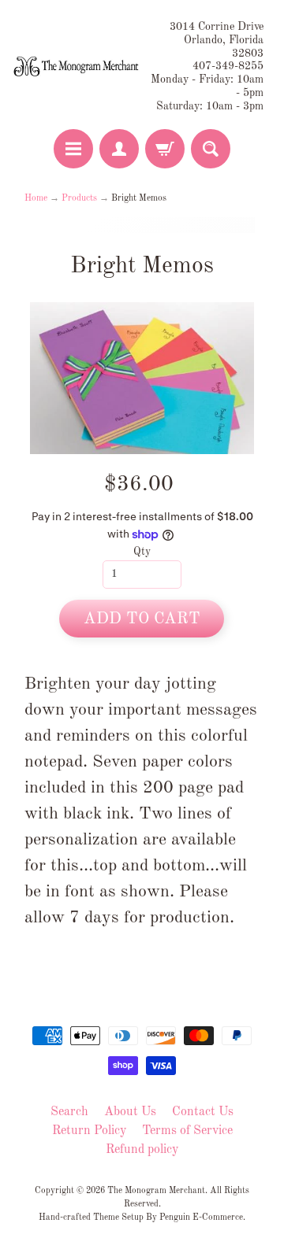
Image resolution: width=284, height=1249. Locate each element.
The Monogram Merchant (156, 1190)
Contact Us (203, 1112)
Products (79, 198)
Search (69, 1112)
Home (35, 198)
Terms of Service (187, 1131)
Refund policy (142, 1150)
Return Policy (89, 1131)
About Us (130, 1112)
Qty (142, 552)
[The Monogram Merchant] (77, 67)
